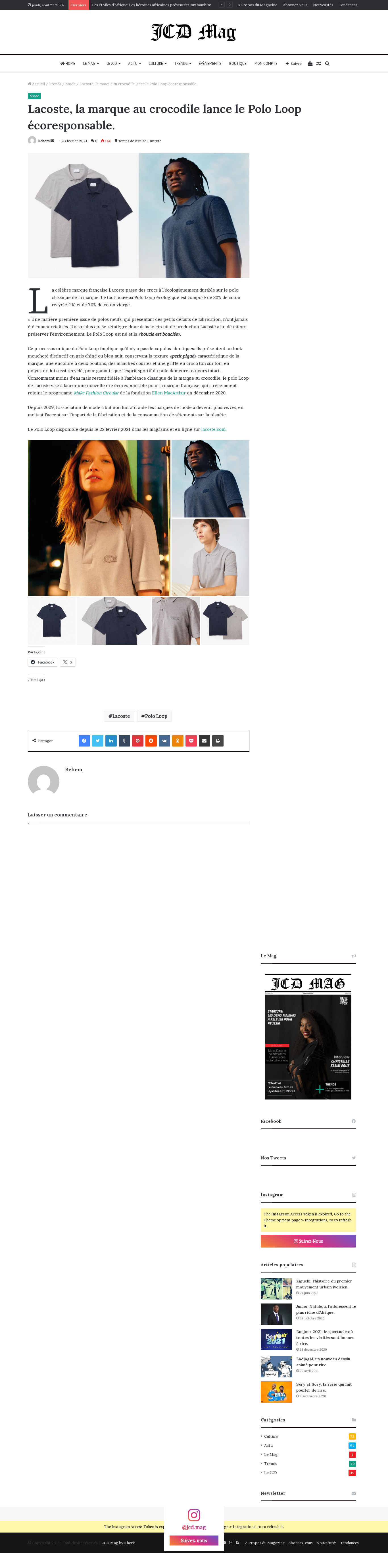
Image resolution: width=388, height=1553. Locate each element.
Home (70, 63)
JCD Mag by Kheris (118, 1542)
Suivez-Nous (310, 1241)
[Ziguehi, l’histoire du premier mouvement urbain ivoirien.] (276, 1289)
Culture (156, 63)
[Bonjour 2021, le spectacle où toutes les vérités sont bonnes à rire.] (276, 1339)
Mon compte (266, 63)
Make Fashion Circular (96, 393)
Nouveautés (323, 5)
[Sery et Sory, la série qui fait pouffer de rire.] (276, 1392)
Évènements (210, 63)
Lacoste (121, 716)
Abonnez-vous (295, 5)
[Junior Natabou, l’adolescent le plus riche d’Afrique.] (276, 1314)
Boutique (238, 63)
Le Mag (89, 63)
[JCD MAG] (194, 32)
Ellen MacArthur (169, 393)
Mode (70, 84)
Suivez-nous (194, 1540)
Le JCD (112, 63)
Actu (132, 63)
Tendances (348, 5)
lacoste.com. (214, 429)
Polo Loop (156, 716)
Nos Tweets (273, 1158)
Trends (181, 63)
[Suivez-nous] (194, 1518)
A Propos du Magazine (257, 5)
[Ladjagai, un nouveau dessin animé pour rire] (276, 1366)
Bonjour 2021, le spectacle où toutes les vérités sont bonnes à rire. (325, 1337)
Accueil (38, 84)
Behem (44, 141)
